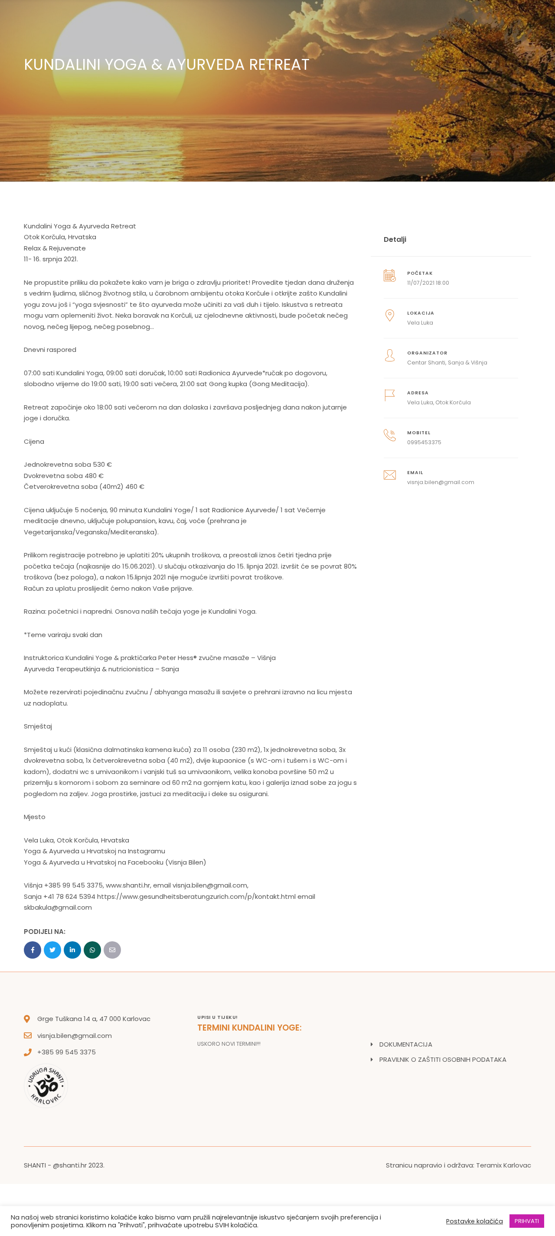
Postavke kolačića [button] (474, 1221)
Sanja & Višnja (467, 362)
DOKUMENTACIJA (405, 1044)
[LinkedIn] (72, 950)
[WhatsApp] (92, 950)
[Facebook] (32, 950)
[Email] (112, 950)
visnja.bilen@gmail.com (74, 1035)
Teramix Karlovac (503, 1165)
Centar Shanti (426, 362)
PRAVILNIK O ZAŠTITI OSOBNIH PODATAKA (442, 1059)
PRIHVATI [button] (527, 1221)
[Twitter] (52, 950)
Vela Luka (420, 322)
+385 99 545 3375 (66, 1052)
